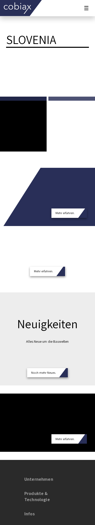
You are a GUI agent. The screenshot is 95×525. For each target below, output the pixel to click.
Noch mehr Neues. (43, 372)
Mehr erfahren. (65, 213)
